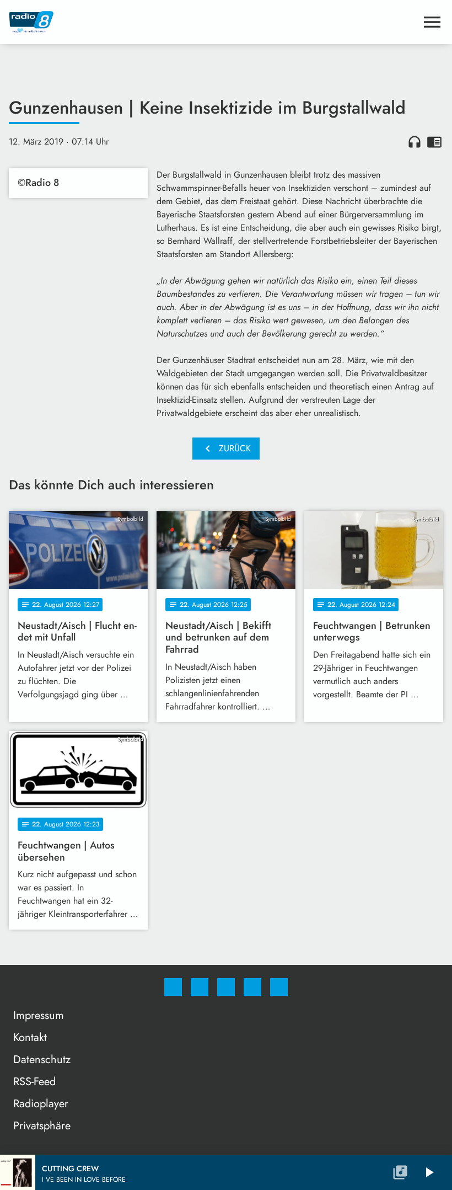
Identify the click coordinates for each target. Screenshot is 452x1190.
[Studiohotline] (252, 987)
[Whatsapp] (226, 987)
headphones (414, 142)
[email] (279, 987)
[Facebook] (173, 987)
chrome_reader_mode (434, 142)
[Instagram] (199, 987)
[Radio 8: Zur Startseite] (213, 22)
